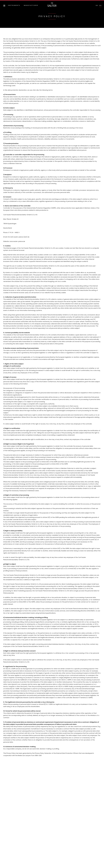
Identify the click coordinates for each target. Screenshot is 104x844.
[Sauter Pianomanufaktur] (52, 4)
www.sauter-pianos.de (17, 241)
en (100, 5)
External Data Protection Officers (67, 753)
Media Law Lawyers (24, 755)
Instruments (14, 5)
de (97, 5)
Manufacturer (31, 5)
